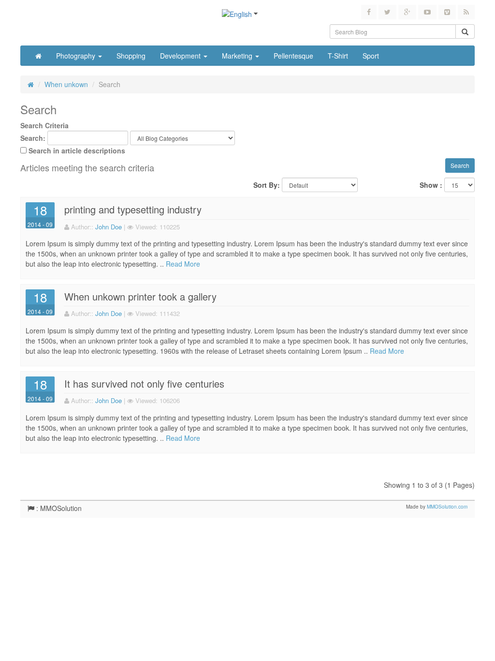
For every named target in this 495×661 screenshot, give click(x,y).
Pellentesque (293, 55)
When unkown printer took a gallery (140, 296)
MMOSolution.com (447, 506)
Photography (76, 55)
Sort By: (266, 185)
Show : (431, 185)
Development (181, 55)
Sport (371, 55)
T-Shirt (338, 55)
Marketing (238, 55)
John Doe (108, 226)
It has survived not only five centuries (144, 383)
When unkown (66, 84)
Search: (32, 138)
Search (109, 84)
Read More (183, 264)
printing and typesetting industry (133, 209)
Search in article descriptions (77, 150)
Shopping (131, 55)
